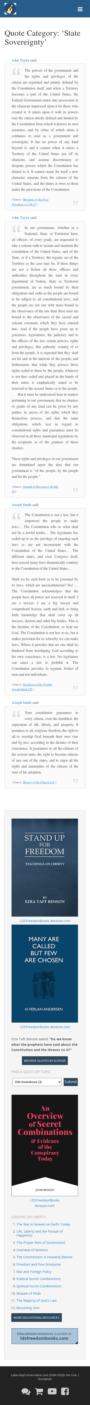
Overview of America (32, 1250)
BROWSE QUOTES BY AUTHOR (45, 1061)
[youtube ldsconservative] (52, 1391)
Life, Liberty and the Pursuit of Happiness (39, 1233)
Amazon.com (60, 921)
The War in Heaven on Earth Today (43, 1224)
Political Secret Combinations (38, 1279)
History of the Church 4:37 (39, 782)
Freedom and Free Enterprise (38, 1264)
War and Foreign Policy (33, 1271)
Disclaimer (45, 1379)
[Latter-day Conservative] (10, 9)
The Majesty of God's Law (36, 1300)
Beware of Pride (28, 1293)
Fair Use (71, 1375)
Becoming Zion (27, 1308)
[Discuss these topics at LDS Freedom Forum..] (25, 1391)
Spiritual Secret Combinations (38, 1286)
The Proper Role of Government (40, 1242)
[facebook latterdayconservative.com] (65, 1391)
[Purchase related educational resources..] (39, 1391)
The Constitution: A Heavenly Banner (44, 1257)
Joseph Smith (21, 504)
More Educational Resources (37, 1317)
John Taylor (20, 60)
